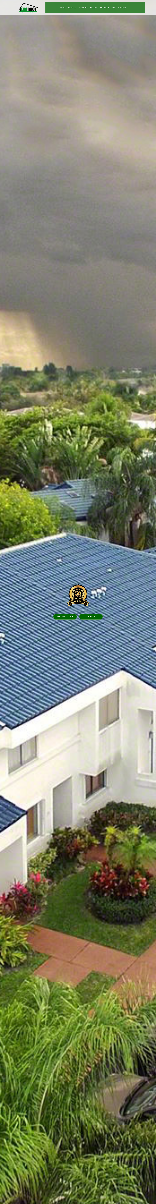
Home (62, 8)
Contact (122, 8)
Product (83, 8)
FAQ (113, 8)
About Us (72, 8)
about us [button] (90, 617)
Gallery (93, 8)
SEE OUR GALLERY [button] (65, 617)
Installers (104, 8)
